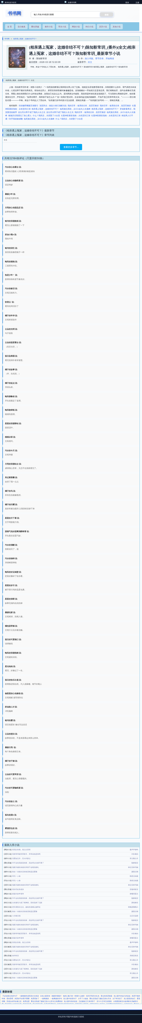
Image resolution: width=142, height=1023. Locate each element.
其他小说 (117, 26)
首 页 (9, 26)
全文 (90, 62)
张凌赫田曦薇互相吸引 (28, 105)
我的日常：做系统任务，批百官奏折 (83, 105)
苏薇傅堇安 (134, 889)
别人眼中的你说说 (70, 1001)
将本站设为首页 (10, 2)
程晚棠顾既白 (133, 907)
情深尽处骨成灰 (18, 889)
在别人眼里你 (45, 996)
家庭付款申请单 (18, 894)
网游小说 (76, 26)
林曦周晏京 (134, 894)
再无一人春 (16, 876)
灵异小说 (103, 26)
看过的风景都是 (106, 996)
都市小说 (49, 26)
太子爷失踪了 (117, 998)
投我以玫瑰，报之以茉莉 (21, 850)
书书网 (6, 39)
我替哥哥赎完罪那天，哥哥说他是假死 (26, 854)
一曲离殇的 (45, 998)
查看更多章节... (71, 147)
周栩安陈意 (134, 956)
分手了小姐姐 (83, 998)
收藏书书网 (72, 2)
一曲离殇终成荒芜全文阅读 (29, 996)
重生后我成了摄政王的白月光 (100, 998)
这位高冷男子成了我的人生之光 (31, 112)
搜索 (107, 15)
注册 (137, 2)
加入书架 (89, 58)
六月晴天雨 (16, 916)
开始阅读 (110, 58)
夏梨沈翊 (134, 872)
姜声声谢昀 (134, 850)
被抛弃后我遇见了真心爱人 (20, 115)
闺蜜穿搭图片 (57, 996)
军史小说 (62, 26)
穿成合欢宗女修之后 (14, 1001)
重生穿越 (35, 26)
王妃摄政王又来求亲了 (87, 1001)
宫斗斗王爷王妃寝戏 (104, 1001)
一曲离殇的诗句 (56, 998)
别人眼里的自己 (129, 998)
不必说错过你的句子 (9, 996)
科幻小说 (89, 26)
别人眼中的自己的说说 (122, 996)
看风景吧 (10, 998)
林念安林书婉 (133, 867)
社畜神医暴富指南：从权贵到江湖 (75, 115)
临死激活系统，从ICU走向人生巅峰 (75, 109)
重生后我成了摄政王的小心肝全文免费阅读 (47, 1001)
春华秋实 (15, 956)
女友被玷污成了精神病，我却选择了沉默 (27, 903)
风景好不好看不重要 (22, 998)
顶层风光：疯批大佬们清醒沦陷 (53, 105)
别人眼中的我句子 (70, 998)
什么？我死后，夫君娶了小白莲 (46, 115)
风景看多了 (35, 998)
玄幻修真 (21, 26)
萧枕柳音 (134, 903)
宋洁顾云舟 (134, 858)
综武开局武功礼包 (92, 996)
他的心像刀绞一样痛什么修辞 (74, 996)
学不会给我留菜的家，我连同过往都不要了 (28, 863)
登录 (127, 2)
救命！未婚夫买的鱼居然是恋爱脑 (24, 872)
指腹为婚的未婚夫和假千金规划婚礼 (25, 867)
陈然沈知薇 (134, 876)
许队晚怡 (134, 854)
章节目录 (99, 58)
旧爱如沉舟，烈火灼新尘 (21, 858)
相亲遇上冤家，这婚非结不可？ (25, 39)
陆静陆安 (134, 863)
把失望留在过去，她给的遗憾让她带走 (26, 907)
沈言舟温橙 (134, 916)
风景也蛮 (26, 1001)
